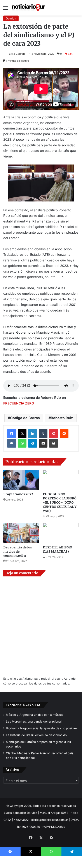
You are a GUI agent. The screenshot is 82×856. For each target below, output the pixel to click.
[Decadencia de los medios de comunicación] (21, 533)
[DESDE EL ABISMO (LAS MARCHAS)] (61, 533)
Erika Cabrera (17, 53)
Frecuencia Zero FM (22, 705)
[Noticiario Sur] (28, 7)
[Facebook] (11, 433)
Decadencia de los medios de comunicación (17, 551)
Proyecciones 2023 (18, 494)
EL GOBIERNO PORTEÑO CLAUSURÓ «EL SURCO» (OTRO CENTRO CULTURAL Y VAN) (60, 502)
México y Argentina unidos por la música (34, 714)
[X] (22, 433)
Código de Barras (25, 418)
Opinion (11, 18)
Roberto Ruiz (62, 418)
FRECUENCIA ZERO (18, 403)
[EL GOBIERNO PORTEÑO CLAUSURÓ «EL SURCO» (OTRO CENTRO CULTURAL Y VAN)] (61, 480)
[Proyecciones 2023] (21, 480)
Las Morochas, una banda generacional (33, 721)
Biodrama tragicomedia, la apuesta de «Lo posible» (41, 728)
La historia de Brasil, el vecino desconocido (36, 735)
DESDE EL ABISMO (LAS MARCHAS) (57, 549)
